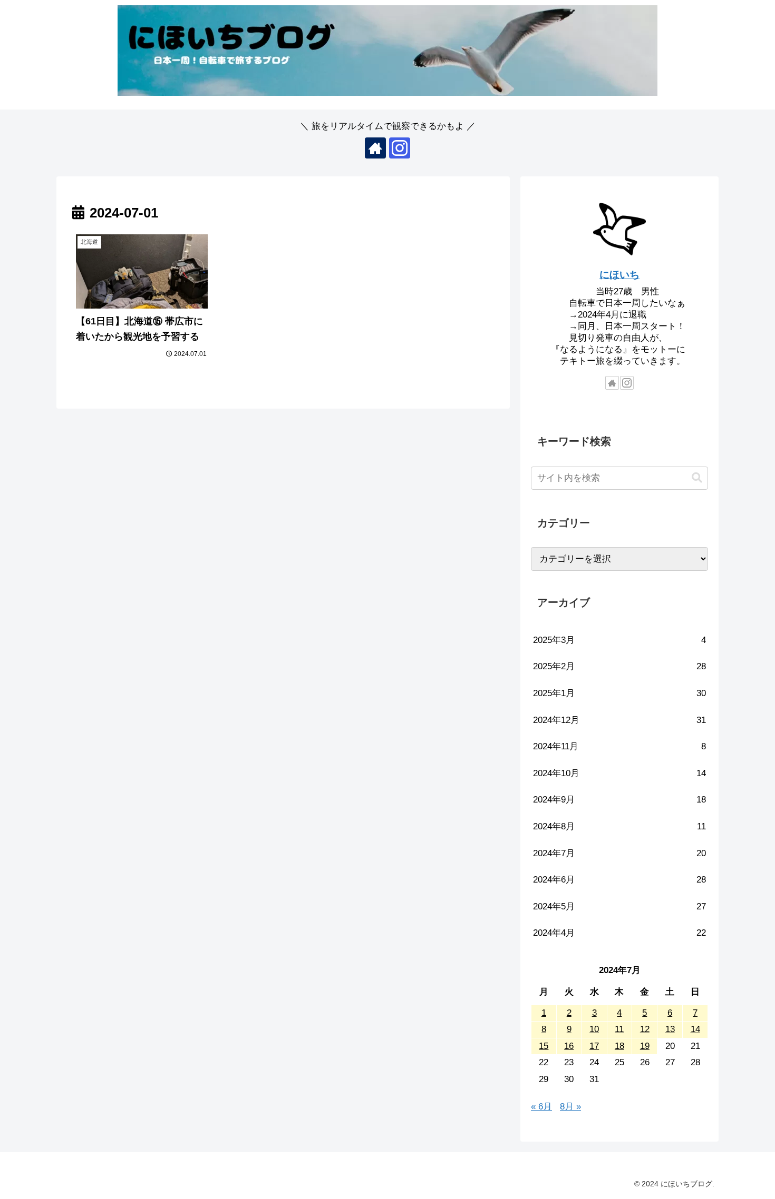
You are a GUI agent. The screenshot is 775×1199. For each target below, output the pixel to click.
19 (645, 1046)
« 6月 (541, 1107)
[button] (696, 478)
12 (645, 1029)
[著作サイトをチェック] (375, 147)
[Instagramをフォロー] (399, 147)
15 (543, 1046)
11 (619, 1029)
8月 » (570, 1107)
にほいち (619, 274)
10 (594, 1029)
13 (670, 1029)
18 (619, 1046)
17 (594, 1046)
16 (569, 1046)
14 (695, 1029)
